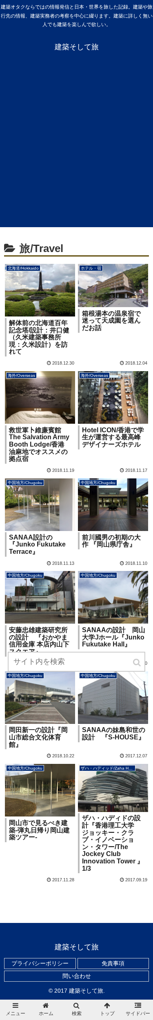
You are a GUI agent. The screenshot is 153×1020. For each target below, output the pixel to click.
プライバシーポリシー (40, 963)
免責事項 (113, 963)
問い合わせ (76, 976)
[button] (137, 663)
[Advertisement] (76, 146)
